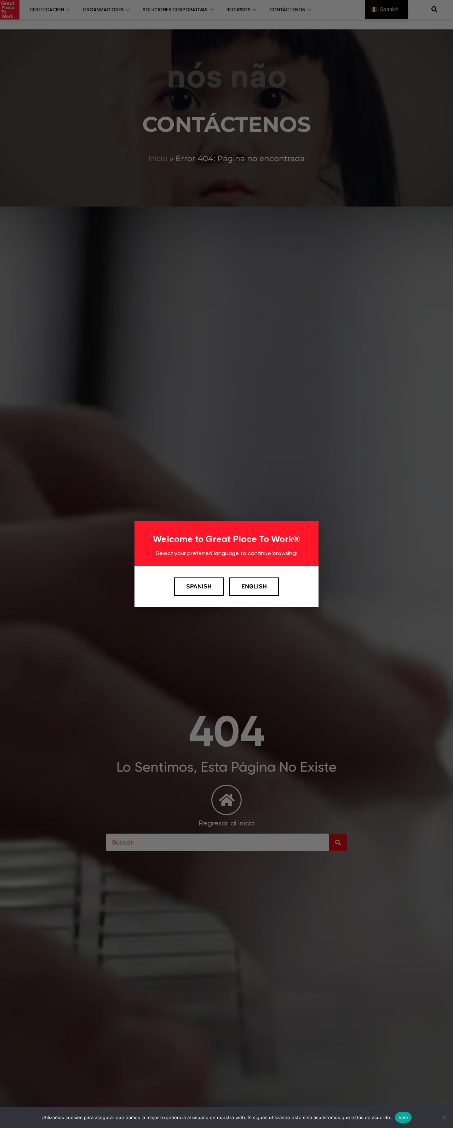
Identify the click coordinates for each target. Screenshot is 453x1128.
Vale (403, 1117)
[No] (444, 1117)
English (254, 586)
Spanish (199, 586)
